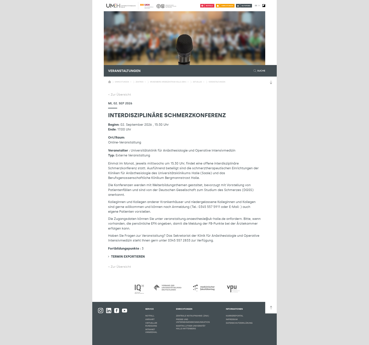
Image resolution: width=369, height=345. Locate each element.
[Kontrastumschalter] (263, 5)
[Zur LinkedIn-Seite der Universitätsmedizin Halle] (109, 311)
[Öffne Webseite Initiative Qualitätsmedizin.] (139, 289)
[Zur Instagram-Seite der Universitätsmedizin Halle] (101, 311)
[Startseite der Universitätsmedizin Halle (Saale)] (121, 6)
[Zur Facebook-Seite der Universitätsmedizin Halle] (117, 311)
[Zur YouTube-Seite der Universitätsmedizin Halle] (125, 311)
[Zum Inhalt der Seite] (271, 82)
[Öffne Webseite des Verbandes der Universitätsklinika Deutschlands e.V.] (167, 287)
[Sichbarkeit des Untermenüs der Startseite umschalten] (109, 81)
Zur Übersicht (121, 94)
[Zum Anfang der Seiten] (271, 307)
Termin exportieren (128, 256)
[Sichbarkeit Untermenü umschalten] (131, 81)
